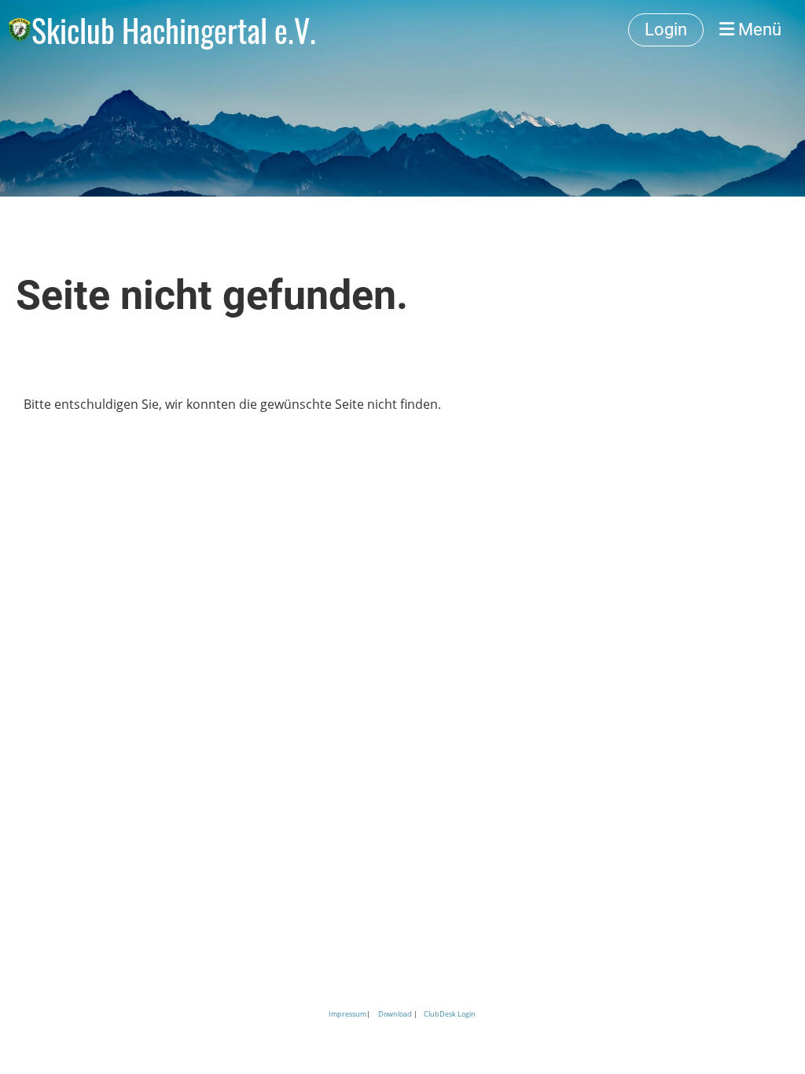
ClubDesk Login (450, 1014)
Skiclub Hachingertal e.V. (173, 30)
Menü (757, 29)
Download (395, 1014)
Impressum (347, 1014)
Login (666, 29)
